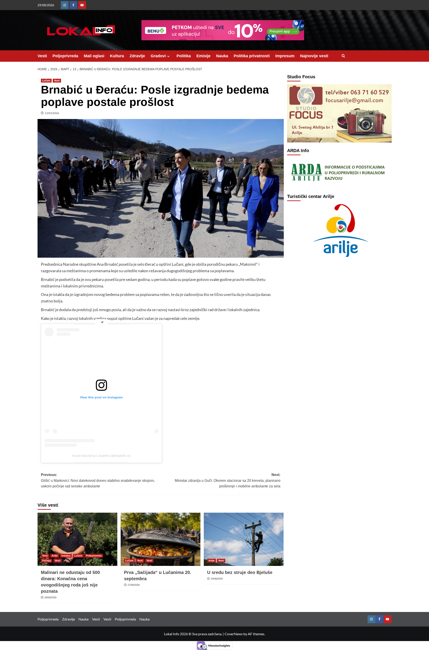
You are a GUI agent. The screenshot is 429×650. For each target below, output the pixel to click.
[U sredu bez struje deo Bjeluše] (244, 539)
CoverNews (234, 634)
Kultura (117, 56)
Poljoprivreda (65, 56)
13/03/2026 (52, 113)
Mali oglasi (94, 56)
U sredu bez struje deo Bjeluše (239, 572)
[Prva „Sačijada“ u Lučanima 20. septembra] (160, 539)
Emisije (203, 56)
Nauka (222, 56)
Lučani (46, 80)
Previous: (98, 480)
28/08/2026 (50, 597)
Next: (227, 480)
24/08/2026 (217, 578)
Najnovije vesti (314, 56)
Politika (184, 56)
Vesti (42, 56)
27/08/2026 (134, 585)
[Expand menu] (168, 56)
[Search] (343, 56)
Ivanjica (65, 555)
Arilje (55, 555)
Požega (46, 560)
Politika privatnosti (252, 56)
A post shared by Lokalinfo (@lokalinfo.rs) (101, 455)
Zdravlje (137, 56)
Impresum (284, 56)
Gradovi (158, 56)
